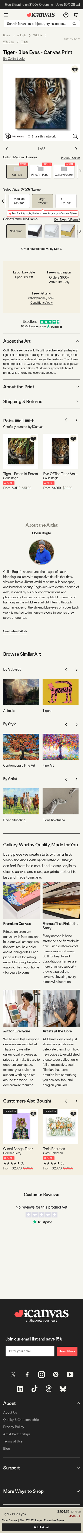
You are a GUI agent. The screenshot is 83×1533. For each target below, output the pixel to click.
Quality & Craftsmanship (21, 1420)
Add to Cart (41, 1527)
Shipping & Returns (22, 401)
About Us (10, 1412)
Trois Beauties (54, 1149)
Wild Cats (8, 41)
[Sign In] (66, 14)
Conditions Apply (41, 302)
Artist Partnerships (16, 1434)
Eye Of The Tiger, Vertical (60, 473)
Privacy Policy (13, 1427)
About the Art (16, 341)
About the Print (18, 386)
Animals (21, 35)
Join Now (67, 1351)
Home (6, 35)
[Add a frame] (15, 136)
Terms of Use (13, 1441)
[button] (17, 171)
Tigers (24, 41)
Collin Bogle (11, 478)
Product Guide (70, 157)
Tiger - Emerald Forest (20, 473)
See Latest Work (15, 631)
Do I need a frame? (67, 219)
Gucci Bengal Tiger (18, 1149)
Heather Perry (12, 1153)
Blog (6, 1449)
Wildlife (37, 35)
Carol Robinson (53, 1153)
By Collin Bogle (14, 59)
